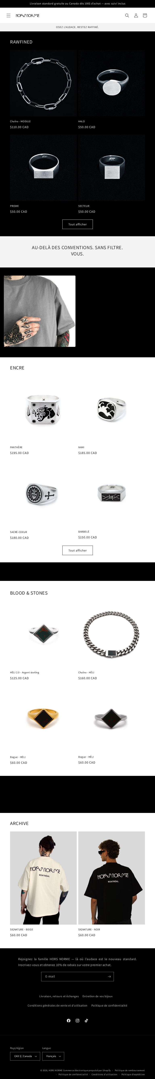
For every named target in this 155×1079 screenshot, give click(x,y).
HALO (81, 121)
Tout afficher (77, 224)
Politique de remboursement (130, 1070)
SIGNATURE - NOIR (89, 929)
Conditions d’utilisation (104, 1074)
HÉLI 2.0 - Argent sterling (24, 672)
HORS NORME (56, 1070)
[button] (8, 15)
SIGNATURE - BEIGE (21, 929)
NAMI (81, 447)
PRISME (14, 206)
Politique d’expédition (133, 1074)
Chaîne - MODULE (20, 121)
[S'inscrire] (109, 976)
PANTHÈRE (16, 447)
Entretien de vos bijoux (98, 996)
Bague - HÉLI (17, 757)
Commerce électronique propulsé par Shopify (87, 1070)
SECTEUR (83, 206)
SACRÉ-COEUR (18, 532)
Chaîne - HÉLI (86, 672)
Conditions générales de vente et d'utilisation (58, 1005)
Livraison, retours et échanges (59, 996)
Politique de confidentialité (109, 1005)
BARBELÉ (83, 531)
